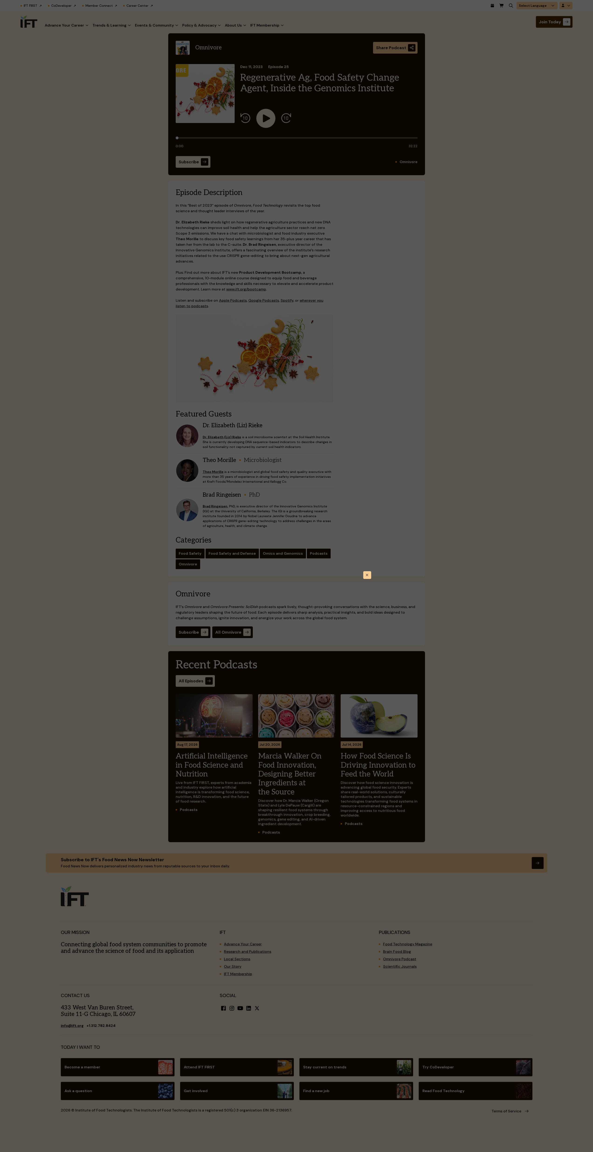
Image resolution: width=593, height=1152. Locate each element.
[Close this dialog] (367, 575)
